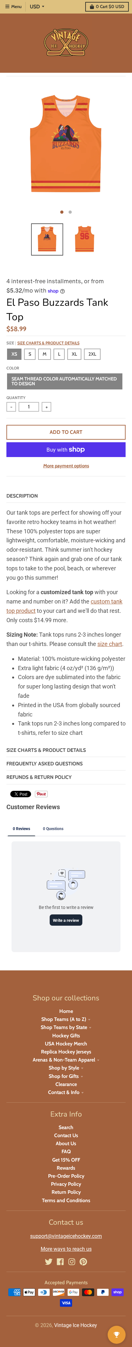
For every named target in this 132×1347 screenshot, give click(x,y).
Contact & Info (63, 1092)
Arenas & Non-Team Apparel (64, 1060)
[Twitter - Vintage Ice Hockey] (49, 1262)
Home (66, 1011)
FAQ (66, 1151)
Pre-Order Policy (66, 1176)
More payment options (66, 466)
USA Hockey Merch (66, 1044)
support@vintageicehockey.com (66, 1236)
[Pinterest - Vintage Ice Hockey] (83, 1262)
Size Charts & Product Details (48, 343)
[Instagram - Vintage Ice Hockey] (72, 1262)
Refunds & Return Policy (39, 777)
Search (66, 1127)
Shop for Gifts (64, 1076)
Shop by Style (64, 1068)
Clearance (66, 1084)
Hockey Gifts (66, 1036)
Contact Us (66, 1135)
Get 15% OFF (66, 1160)
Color (12, 368)
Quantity (15, 397)
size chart (109, 644)
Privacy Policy (66, 1184)
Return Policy (66, 1192)
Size (42, 343)
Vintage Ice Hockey (75, 1325)
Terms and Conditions (66, 1200)
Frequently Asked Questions (44, 764)
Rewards (66, 1168)
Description (22, 496)
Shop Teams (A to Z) (63, 1019)
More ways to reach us (66, 1249)
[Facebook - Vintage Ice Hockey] (60, 1262)
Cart (110, 6)
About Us (66, 1143)
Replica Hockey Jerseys (66, 1052)
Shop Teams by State (64, 1027)
